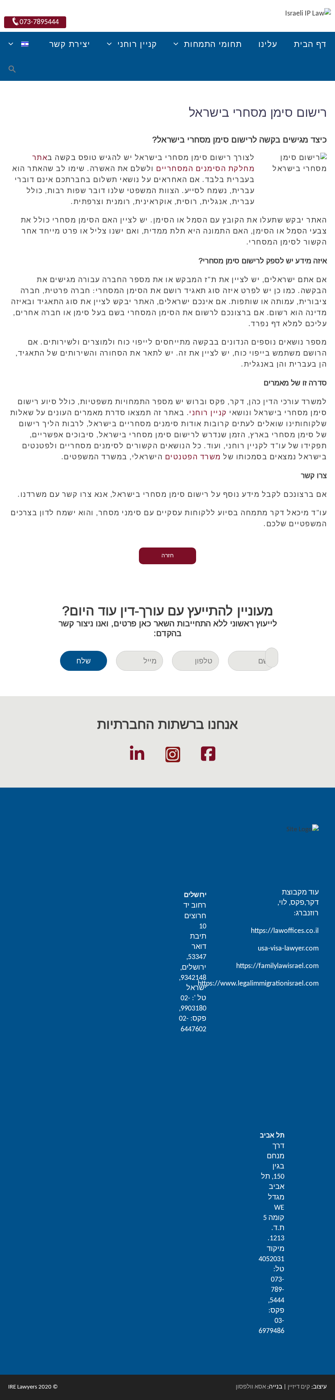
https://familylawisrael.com (277, 966)
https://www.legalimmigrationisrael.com (258, 984)
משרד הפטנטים (193, 457)
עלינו (267, 44)
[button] (12, 70)
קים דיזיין (299, 1387)
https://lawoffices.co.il (285, 931)
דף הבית (310, 44)
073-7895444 (39, 22)
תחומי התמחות (213, 44)
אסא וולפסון (251, 1387)
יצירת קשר (69, 44)
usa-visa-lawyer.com (288, 949)
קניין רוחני (208, 413)
